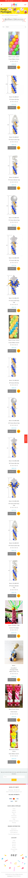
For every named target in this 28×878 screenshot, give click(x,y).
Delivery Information (14, 820)
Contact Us (25, 438)
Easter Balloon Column (14, 753)
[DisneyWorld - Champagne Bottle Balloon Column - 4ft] (14, 652)
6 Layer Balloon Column (14, 59)
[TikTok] (16, 855)
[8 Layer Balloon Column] (14, 326)
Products (7, 15)
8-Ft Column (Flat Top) (14, 383)
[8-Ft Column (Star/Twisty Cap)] (14, 487)
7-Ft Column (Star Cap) (14, 260)
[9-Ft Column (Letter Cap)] (14, 529)
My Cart (14, 845)
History (14, 847)
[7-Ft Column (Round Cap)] (14, 204)
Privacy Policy (14, 849)
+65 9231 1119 (17, 790)
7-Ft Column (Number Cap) (14, 180)
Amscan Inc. (14, 829)
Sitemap (14, 822)
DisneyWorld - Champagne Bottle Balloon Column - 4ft (13, 669)
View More (12, 67)
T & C (14, 851)
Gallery (14, 810)
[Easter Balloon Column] (14, 736)
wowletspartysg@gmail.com (15, 791)
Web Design (9, 876)
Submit (14, 779)
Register (14, 842)
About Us (14, 812)
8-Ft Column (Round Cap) (13, 423)
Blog (14, 814)
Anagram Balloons (14, 830)
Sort (3, 26)
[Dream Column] (14, 696)
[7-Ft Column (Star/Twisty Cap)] (14, 284)
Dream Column (14, 711)
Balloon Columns (14, 15)
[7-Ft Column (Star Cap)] (14, 244)
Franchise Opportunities (14, 834)
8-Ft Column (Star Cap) (14, 463)
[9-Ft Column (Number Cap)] (14, 570)
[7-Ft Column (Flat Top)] (14, 83)
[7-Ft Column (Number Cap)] (14, 164)
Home (3, 15)
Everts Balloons (14, 832)
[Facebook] (11, 855)
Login (14, 840)
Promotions (14, 815)
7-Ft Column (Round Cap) (13, 220)
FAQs (14, 819)
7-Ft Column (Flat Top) (14, 99)
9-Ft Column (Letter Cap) (14, 545)
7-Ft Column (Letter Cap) (14, 139)
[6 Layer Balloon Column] (14, 43)
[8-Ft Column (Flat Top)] (14, 367)
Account (14, 844)
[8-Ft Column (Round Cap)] (14, 407)
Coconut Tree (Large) (14, 627)
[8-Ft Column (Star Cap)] (14, 447)
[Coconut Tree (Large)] (14, 612)
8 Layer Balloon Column (14, 342)
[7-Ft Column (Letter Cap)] (14, 123)
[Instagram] (13, 855)
